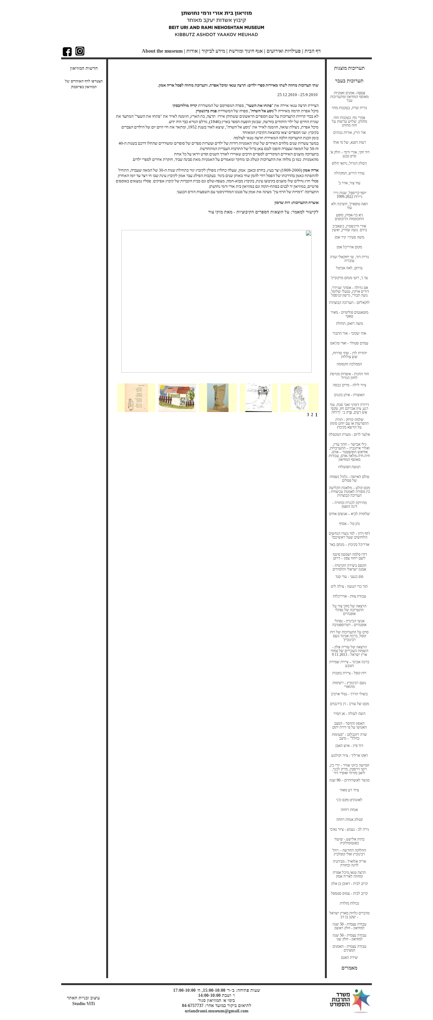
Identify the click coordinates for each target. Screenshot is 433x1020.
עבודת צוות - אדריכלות (349, 596)
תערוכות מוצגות (349, 68)
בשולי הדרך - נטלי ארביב (349, 694)
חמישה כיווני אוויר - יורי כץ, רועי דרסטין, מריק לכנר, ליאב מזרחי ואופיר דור (349, 769)
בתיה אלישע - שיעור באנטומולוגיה (349, 841)
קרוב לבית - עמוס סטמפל (349, 893)
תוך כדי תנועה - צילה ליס (349, 586)
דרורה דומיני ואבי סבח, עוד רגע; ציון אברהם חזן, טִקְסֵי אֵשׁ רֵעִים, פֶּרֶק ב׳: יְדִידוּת (349, 408)
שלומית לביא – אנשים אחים (349, 514)
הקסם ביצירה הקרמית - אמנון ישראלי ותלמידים (349, 567)
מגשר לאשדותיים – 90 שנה (349, 780)
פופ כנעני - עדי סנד (349, 576)
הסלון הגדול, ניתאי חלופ (349, 163)
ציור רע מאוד (349, 790)
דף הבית (313, 51)
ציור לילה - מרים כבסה (349, 385)
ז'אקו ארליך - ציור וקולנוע (349, 755)
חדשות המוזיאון (84, 68)
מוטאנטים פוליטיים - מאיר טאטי (349, 314)
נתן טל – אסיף (349, 523)
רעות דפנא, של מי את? (349, 142)
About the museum (162, 51)
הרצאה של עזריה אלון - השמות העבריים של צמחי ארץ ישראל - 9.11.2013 (349, 651)
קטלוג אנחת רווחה (349, 819)
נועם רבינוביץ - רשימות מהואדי (349, 685)
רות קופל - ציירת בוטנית (349, 673)
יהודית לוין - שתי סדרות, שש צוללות (349, 355)
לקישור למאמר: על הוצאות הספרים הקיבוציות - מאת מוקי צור (263, 212)
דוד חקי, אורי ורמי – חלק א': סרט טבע (349, 154)
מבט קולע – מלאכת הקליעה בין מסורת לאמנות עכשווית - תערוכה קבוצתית (349, 492)
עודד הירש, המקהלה (349, 173)
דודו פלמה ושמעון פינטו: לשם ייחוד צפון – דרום (349, 556)
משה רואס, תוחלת (349, 323)
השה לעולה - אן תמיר (349, 713)
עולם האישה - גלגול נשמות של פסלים (349, 478)
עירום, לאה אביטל (349, 268)
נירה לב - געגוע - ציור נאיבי (349, 829)
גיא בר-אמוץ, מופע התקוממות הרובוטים (349, 217)
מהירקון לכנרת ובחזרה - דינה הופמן (349, 504)
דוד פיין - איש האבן (349, 745)
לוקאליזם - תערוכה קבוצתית (349, 302)
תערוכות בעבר (349, 80)
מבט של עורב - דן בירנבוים (349, 704)
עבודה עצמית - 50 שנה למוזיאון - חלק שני (349, 937)
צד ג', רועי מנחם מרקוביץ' (349, 278)
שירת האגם (349, 957)
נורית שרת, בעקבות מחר (349, 108)
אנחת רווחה (349, 810)
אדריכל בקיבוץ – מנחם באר (349, 544)
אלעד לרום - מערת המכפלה (349, 434)
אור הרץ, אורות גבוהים (349, 132)
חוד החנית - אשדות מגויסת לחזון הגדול (349, 376)
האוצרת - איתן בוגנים (349, 395)
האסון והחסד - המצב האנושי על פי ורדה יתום (349, 725)
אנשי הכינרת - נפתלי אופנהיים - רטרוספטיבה (349, 623)
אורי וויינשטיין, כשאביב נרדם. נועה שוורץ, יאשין (349, 228)
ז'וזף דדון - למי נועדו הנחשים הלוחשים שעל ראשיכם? (349, 535)
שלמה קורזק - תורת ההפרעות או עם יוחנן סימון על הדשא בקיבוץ (349, 423)
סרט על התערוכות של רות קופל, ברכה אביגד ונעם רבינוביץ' (349, 636)
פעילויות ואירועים (284, 51)
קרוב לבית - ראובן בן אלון (349, 883)
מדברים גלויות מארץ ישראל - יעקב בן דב (349, 915)
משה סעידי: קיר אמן (349, 237)
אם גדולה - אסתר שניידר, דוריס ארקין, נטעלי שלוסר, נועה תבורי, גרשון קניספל (349, 291)
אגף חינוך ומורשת (246, 51)
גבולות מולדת (349, 903)
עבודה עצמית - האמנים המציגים (349, 948)
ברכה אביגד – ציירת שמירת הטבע (349, 664)
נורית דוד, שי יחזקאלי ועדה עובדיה (349, 259)
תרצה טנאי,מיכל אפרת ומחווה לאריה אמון (349, 874)
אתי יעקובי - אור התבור (349, 333)
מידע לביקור (213, 51)
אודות (192, 51)
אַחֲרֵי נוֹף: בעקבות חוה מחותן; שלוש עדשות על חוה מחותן (349, 121)
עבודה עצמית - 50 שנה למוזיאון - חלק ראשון (349, 926)
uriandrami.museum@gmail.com (217, 1011)
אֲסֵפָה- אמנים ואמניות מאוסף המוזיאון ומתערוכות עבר (349, 97)
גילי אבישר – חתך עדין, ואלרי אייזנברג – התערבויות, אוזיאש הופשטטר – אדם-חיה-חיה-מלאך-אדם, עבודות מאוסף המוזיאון (349, 452)
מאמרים (349, 968)
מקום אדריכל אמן (349, 247)
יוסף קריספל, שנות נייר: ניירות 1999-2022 (349, 195)
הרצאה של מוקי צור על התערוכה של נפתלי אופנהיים (349, 610)
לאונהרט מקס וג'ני (349, 800)
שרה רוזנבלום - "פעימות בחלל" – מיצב (349, 736)
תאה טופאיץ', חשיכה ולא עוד (349, 206)
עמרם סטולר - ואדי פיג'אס (349, 343)
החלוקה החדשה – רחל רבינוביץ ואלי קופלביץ (349, 852)
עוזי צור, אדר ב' (349, 183)
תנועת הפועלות (349, 467)
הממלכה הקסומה (349, 364)
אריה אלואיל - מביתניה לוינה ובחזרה (349, 863)
